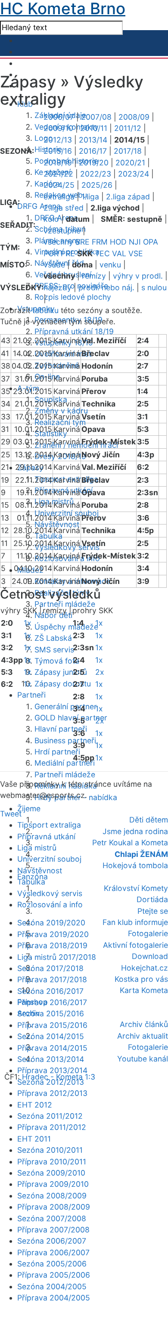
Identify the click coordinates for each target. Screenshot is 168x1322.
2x (99, 672)
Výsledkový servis (49, 893)
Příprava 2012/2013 (52, 1093)
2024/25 (59, 184)
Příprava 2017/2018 (52, 979)
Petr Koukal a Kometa (130, 842)
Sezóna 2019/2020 (51, 922)
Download (150, 956)
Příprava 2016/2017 (52, 1002)
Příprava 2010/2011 (51, 1161)
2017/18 (128, 150)
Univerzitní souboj (49, 858)
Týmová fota (56, 660)
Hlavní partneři (60, 728)
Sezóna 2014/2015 (50, 1036)
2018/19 (58, 162)
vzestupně (62, 230)
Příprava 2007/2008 (53, 1229)
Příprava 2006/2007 (53, 1252)
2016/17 (93, 150)
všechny (58, 241)
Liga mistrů (36, 847)
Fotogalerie (148, 933)
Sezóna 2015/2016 (50, 1013)
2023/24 (133, 173)
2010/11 (93, 128)
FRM (100, 241)
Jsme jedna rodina (135, 831)
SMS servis (54, 649)
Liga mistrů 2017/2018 (56, 957)
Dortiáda (152, 899)
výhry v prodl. (138, 275)
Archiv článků (144, 1024)
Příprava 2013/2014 (52, 1070)
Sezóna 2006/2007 (51, 1240)
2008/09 (133, 116)
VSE (135, 253)
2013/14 (93, 139)
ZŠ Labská (53, 637)
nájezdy (58, 287)
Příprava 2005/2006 (53, 1274)
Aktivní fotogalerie (135, 945)
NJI (135, 241)
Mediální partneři (64, 762)
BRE (82, 241)
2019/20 (94, 162)
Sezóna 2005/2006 (52, 1263)
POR (51, 253)
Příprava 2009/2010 (53, 1184)
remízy (94, 275)
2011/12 (127, 128)
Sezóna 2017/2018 (50, 968)
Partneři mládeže (64, 603)
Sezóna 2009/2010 (51, 1172)
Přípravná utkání (46, 836)
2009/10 (58, 128)
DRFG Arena (39, 206)
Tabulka (31, 881)
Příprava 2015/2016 (52, 1025)
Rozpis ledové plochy (72, 296)
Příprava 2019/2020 (53, 934)
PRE (68, 253)
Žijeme (28, 808)
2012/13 (58, 139)
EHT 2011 (34, 1138)
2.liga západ (128, 196)
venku (110, 264)
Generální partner (65, 706)
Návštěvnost (56, 524)
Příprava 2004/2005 (53, 1297)
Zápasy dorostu (62, 683)
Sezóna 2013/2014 (50, 1059)
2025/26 (96, 184)
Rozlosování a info (50, 904)
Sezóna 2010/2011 (50, 1149)
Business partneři (65, 740)
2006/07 (59, 116)
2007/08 (96, 116)
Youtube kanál (142, 1058)
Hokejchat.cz (144, 967)
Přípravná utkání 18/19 (74, 331)
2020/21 (130, 162)
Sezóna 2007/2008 (51, 1218)
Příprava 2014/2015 (52, 1047)
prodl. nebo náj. (106, 287)
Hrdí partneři (57, 751)
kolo (51, 218)
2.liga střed (64, 207)
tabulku (45, 310)
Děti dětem (148, 819)
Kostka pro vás (141, 979)
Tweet (11, 813)
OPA (150, 241)
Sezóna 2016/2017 (50, 991)
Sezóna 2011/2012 (50, 1115)
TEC (102, 253)
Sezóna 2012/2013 (50, 1081)
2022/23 (95, 173)
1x (27, 622)
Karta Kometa (144, 990)
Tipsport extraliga (49, 824)
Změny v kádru (61, 410)
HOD (118, 241)
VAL (119, 253)
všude (54, 264)
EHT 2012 (34, 1104)
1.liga (90, 196)
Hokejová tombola (135, 865)
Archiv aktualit (142, 1035)
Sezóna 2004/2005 (52, 1286)
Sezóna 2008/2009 (52, 1195)
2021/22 (58, 173)
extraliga (59, 196)
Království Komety (136, 888)
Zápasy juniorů (60, 672)
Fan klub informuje (135, 922)
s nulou (154, 287)
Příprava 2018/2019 (52, 945)
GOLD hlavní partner (70, 717)
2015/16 (58, 150)
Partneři (31, 694)
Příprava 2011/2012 (51, 1127)
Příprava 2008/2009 (53, 1206)
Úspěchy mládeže (66, 626)
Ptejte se (152, 910)
